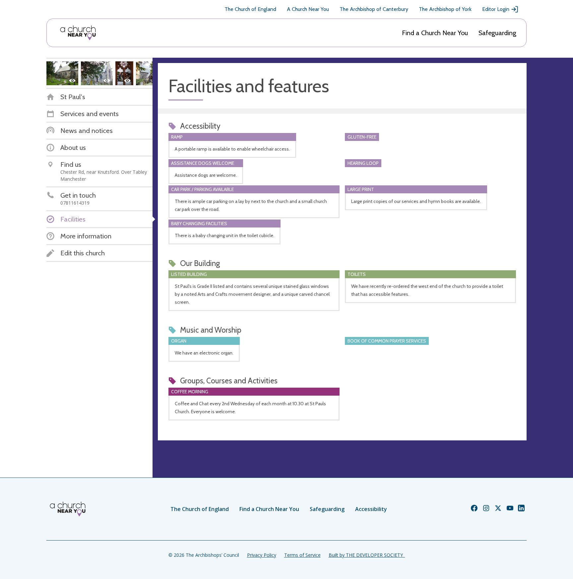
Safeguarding (497, 33)
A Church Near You (308, 9)
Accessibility (371, 509)
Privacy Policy (261, 555)
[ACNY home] (78, 33)
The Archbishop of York (445, 9)
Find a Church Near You (435, 33)
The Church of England (250, 9)
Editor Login (495, 9)
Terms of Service (302, 555)
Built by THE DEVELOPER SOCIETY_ (367, 555)
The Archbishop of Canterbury (374, 9)
